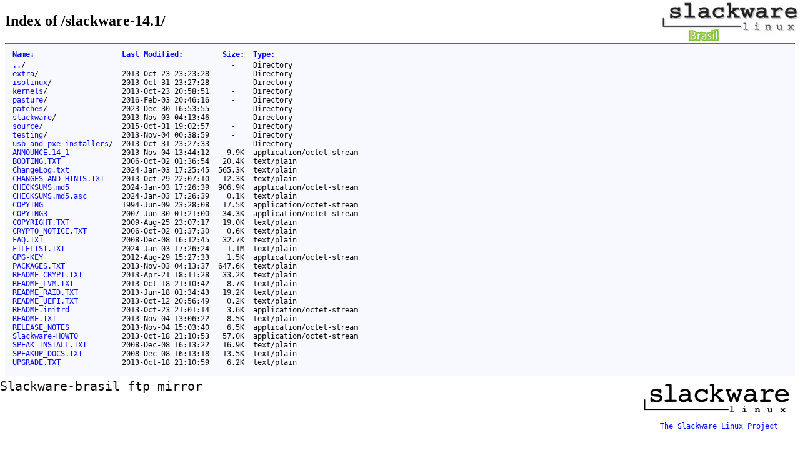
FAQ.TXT (27, 240)
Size (233, 54)
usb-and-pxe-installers (60, 143)
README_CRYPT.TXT (47, 275)
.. (16, 65)
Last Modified (152, 54)
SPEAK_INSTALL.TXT (49, 345)
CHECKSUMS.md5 (40, 187)
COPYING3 (30, 213)
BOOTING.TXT (36, 161)
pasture (27, 100)
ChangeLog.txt (40, 170)
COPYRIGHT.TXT (40, 222)
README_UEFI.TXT (45, 301)
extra (23, 73)
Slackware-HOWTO (45, 336)
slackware (32, 117)
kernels (27, 91)
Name (23, 54)
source (25, 126)
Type (264, 54)
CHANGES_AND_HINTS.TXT (58, 178)
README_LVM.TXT (43, 283)
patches (27, 108)
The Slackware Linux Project (719, 426)
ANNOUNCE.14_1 (40, 152)
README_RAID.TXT (45, 292)
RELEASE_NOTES (40, 327)
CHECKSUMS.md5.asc (49, 196)
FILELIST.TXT (38, 248)
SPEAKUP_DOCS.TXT (47, 353)
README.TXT (34, 318)
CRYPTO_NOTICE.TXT (49, 231)
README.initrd (40, 310)
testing (27, 135)
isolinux (30, 82)
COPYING (27, 205)
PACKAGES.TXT (38, 266)
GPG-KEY (27, 257)
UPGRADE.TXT (36, 362)
